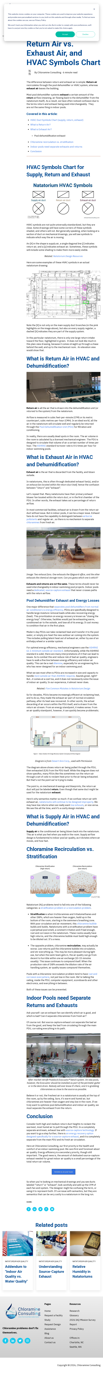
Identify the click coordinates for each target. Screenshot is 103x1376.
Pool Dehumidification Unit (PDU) (56, 426)
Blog (46, 1333)
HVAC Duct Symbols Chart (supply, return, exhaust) (56, 120)
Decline (85, 34)
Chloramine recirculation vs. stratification (51, 142)
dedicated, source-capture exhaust (52, 590)
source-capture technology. (80, 1130)
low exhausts (77, 805)
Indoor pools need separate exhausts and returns (56, 146)
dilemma (57, 663)
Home (47, 1310)
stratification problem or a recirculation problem (65, 907)
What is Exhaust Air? (41, 129)
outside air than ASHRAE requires (54, 675)
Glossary (74, 1315)
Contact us (50, 1342)
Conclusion (36, 151)
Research (75, 1310)
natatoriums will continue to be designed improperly (66, 802)
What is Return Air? (40, 124)
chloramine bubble (87, 923)
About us (49, 1337)
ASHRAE (41, 445)
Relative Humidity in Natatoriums (82, 1271)
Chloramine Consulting (49, 72)
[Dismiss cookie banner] (94, 9)
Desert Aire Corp (60, 761)
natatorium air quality (16, 1261)
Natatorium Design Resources (68, 256)
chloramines (33, 522)
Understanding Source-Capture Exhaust (51, 1271)
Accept (65, 34)
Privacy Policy (77, 1328)
